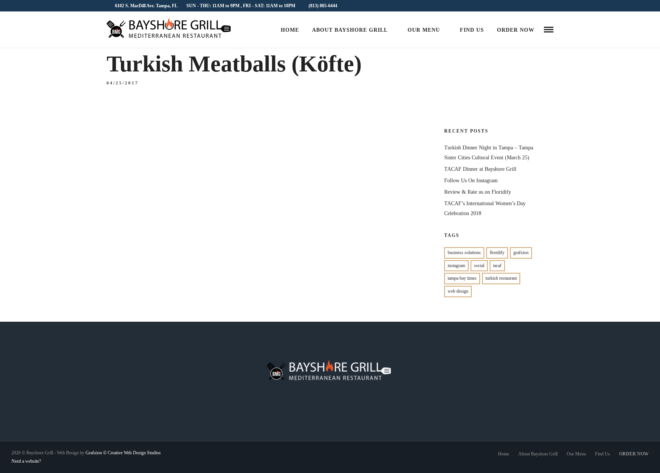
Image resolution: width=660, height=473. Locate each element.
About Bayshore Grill (350, 30)
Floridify (497, 252)
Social (479, 265)
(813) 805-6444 (323, 5)
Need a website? (26, 461)
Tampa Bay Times (462, 278)
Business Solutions (464, 252)
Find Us (472, 30)
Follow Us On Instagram (471, 180)
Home (290, 30)
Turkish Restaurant (501, 278)
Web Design (458, 291)
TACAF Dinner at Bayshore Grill (480, 169)
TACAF (497, 265)
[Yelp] (551, 5)
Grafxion (521, 252)
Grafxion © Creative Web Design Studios (123, 452)
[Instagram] (532, 5)
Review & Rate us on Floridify (477, 192)
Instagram (456, 265)
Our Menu (424, 30)
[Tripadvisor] (542, 5)
